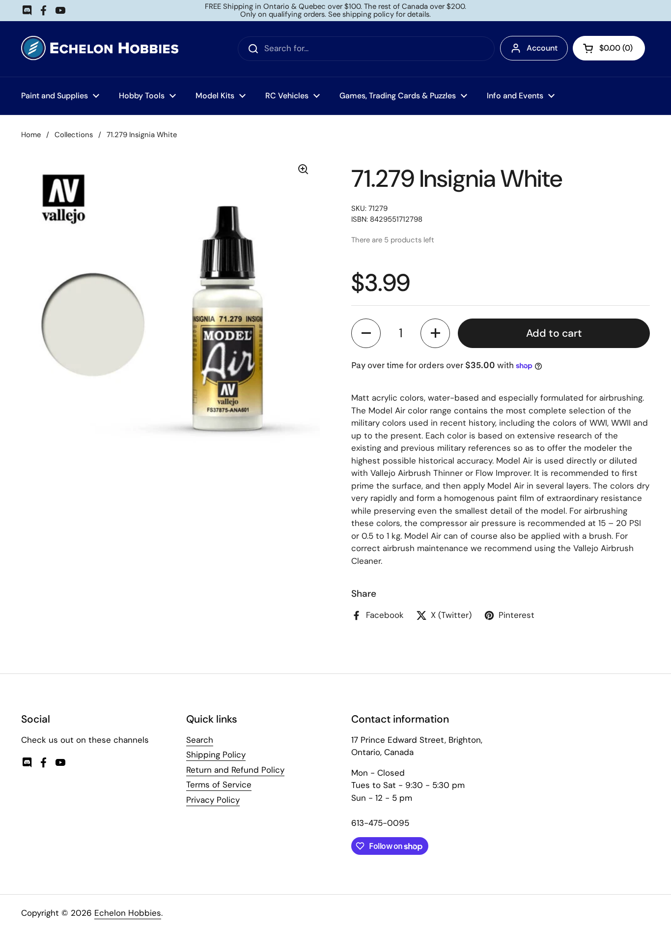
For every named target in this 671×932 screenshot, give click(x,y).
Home (31, 135)
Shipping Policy (216, 754)
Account (542, 48)
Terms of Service (219, 784)
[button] (366, 333)
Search (199, 739)
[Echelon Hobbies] (99, 49)
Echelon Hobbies (127, 912)
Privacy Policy (213, 799)
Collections (74, 135)
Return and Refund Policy (235, 769)
